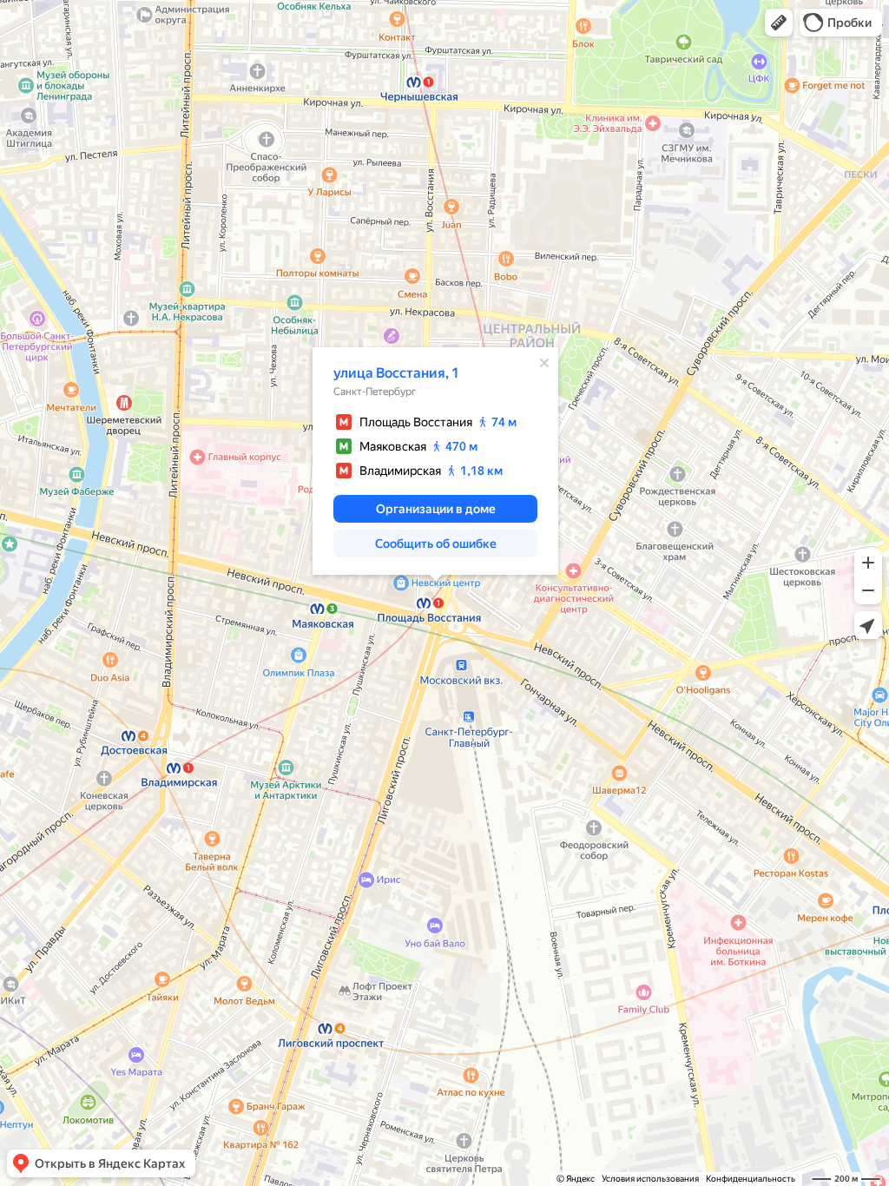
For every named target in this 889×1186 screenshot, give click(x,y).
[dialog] (435, 461)
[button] (779, 22)
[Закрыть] (544, 363)
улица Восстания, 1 (396, 373)
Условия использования (650, 1178)
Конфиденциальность (750, 1178)
